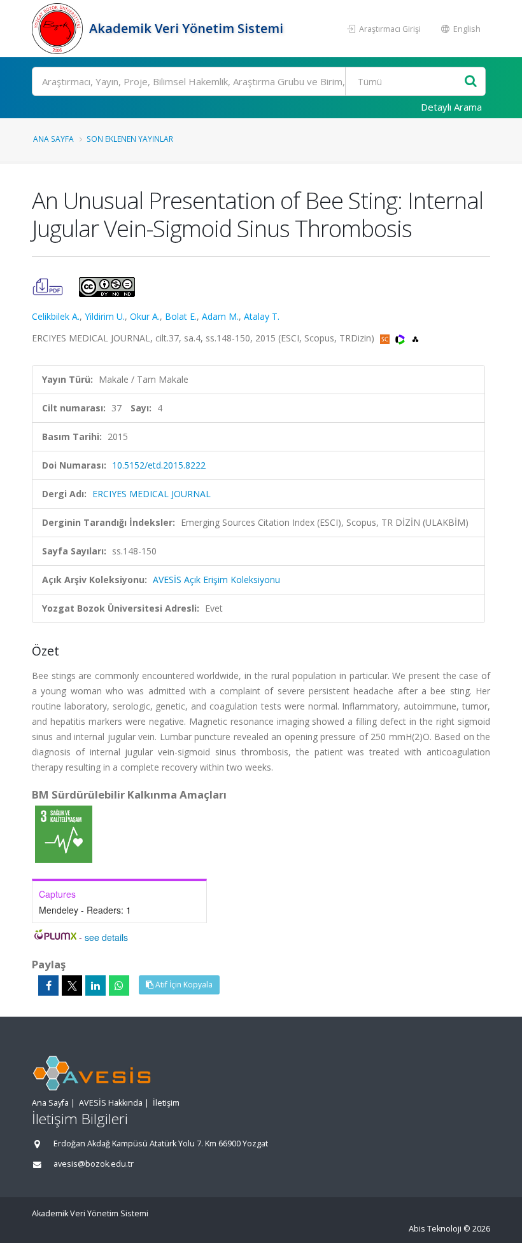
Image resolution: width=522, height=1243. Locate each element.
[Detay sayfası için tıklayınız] (63, 833)
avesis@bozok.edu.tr (93, 1163)
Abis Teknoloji (435, 1228)
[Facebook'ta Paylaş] (48, 985)
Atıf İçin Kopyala (183, 984)
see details (106, 937)
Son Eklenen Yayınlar (130, 139)
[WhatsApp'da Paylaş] (119, 985)
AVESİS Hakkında (111, 1102)
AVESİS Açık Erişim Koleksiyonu (216, 579)
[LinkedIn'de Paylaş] (95, 985)
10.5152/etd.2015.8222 (159, 465)
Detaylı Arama (451, 106)
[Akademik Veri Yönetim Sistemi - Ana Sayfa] (59, 28)
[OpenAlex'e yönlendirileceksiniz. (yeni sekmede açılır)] (415, 338)
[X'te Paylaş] (72, 985)
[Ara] (470, 81)
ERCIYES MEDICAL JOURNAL (151, 494)
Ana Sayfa (53, 139)
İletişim (166, 1102)
